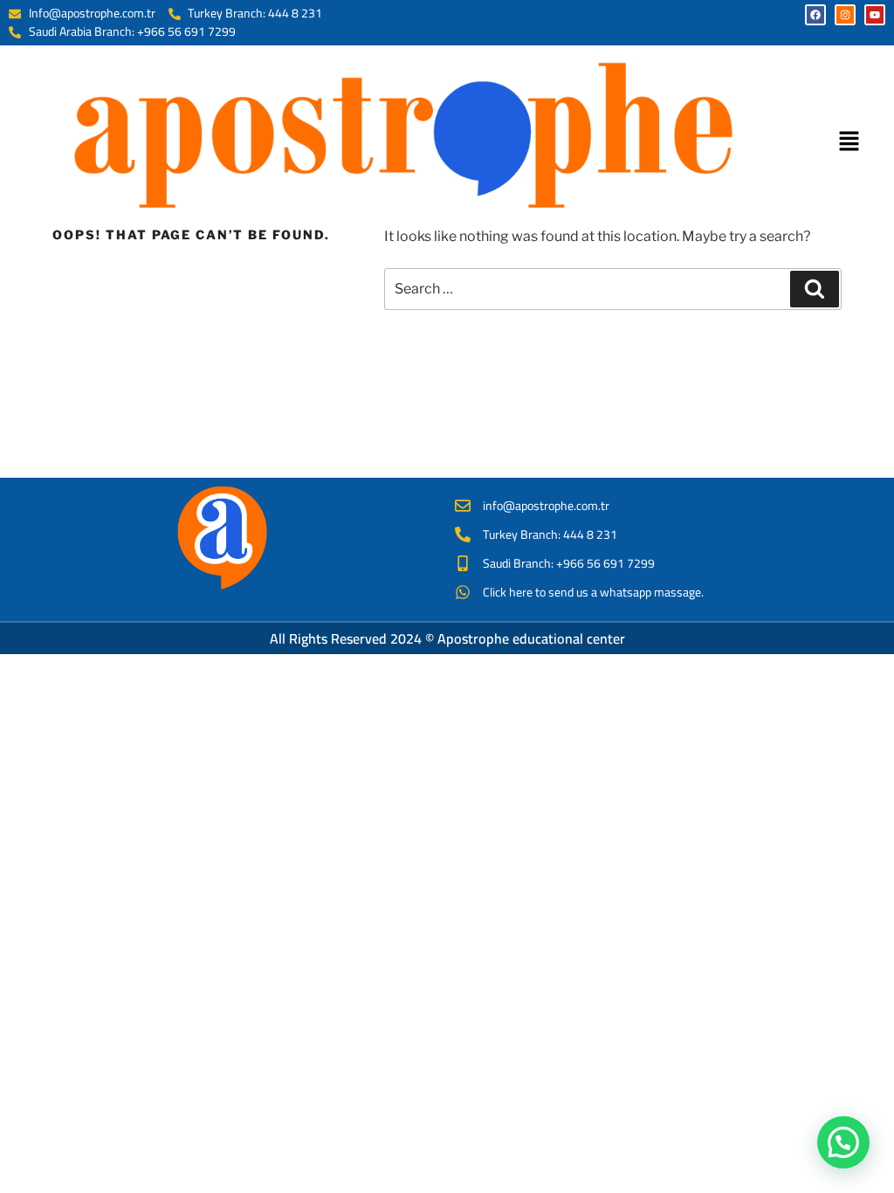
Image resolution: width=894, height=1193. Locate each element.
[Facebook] (815, 14)
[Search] (814, 289)
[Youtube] (874, 14)
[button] (849, 142)
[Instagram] (845, 14)
